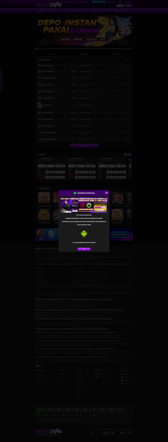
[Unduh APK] (84, 233)
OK (84, 249)
